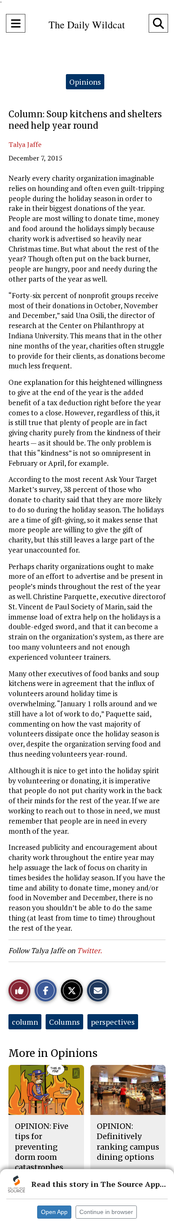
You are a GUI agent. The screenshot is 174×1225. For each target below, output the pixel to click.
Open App (54, 1211)
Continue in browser (106, 1211)
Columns (64, 1022)
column (25, 1022)
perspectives (113, 1022)
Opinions (85, 82)
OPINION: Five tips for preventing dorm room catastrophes (41, 1146)
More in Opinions (53, 1053)
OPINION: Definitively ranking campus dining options (128, 1141)
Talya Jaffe (24, 144)
